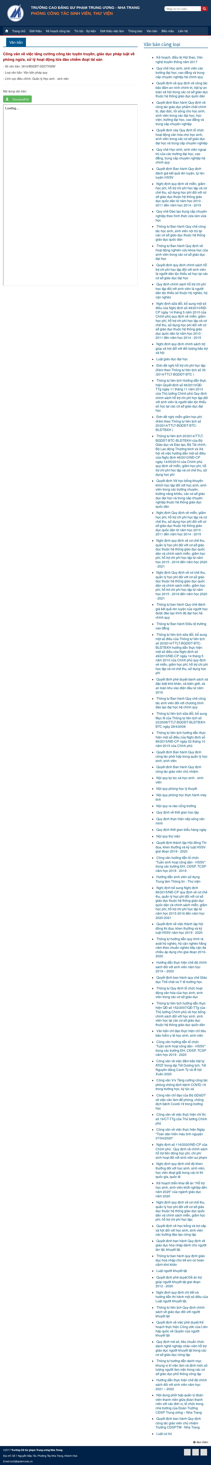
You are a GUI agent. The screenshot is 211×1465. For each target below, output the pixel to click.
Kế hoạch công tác (58, 31)
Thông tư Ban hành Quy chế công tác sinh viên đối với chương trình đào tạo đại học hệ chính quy (181, 702)
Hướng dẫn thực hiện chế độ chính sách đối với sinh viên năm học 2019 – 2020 (181, 966)
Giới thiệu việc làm (112, 31)
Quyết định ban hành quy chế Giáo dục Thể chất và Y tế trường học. (181, 979)
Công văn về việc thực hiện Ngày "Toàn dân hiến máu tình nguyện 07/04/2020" (180, 1133)
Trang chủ (18, 31)
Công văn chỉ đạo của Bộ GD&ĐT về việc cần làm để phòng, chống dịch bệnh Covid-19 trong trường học (181, 1102)
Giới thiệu (35, 31)
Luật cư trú (164, 1433)
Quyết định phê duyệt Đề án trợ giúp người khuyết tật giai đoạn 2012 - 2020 (179, 1281)
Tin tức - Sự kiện (85, 31)
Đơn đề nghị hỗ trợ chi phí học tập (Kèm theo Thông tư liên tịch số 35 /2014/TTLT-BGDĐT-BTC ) (181, 369)
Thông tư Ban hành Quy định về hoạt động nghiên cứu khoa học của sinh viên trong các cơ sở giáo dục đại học (182, 252)
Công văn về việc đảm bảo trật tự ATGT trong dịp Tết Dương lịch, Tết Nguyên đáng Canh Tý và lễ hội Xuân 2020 (181, 1067)
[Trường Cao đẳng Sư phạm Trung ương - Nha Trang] (15, 12)
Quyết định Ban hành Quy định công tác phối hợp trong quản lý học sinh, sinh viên (181, 756)
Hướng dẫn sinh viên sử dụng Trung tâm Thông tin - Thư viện (178, 879)
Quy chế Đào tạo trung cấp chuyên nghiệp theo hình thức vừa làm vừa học (181, 215)
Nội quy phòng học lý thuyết (176, 788)
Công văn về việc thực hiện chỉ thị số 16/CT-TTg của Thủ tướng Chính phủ (181, 1118)
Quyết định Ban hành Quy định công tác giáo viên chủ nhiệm (178, 769)
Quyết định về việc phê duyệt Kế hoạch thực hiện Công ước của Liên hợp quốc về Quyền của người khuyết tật (182, 1329)
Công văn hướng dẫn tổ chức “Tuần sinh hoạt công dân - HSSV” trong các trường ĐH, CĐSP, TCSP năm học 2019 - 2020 (181, 1048)
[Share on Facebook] (203, 1452)
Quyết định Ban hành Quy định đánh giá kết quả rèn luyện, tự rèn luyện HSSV (180, 173)
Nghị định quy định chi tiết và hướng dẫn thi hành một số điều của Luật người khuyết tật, (182, 1296)
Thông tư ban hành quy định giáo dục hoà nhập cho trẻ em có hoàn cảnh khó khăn (180, 1260)
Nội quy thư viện (168, 836)
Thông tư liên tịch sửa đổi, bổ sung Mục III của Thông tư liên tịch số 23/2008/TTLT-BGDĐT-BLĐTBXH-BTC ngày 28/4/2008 (181, 720)
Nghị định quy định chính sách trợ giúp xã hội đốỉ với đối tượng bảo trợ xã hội (182, 348)
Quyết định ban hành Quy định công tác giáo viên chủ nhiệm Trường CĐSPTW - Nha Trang (178, 1423)
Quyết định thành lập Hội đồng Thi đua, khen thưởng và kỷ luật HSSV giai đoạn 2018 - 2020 (181, 847)
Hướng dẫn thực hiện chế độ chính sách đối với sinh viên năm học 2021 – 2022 (181, 1384)
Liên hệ (183, 31)
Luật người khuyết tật (171, 1270)
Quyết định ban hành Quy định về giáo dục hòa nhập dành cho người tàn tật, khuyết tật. (181, 1245)
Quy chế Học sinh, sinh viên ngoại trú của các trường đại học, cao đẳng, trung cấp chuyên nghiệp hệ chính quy (181, 156)
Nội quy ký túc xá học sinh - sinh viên (179, 780)
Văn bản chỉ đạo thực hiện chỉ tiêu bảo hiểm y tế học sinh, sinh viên (181, 1033)
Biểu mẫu (168, 31)
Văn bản (152, 31)
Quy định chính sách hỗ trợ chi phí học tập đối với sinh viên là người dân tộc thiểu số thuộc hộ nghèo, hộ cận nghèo (181, 290)
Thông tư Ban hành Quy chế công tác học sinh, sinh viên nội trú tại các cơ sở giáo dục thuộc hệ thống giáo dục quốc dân (181, 233)
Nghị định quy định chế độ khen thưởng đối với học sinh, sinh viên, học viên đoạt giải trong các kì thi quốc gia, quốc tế (180, 1170)
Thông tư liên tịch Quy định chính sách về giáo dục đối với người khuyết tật (180, 1311)
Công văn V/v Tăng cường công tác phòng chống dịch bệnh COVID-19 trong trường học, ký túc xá (182, 1084)
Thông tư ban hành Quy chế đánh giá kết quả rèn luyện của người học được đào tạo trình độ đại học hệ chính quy (182, 611)
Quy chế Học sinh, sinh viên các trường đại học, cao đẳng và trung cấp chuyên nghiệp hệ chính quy (180, 72)
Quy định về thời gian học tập (177, 812)
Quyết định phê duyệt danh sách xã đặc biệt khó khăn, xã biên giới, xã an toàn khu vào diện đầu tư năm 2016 (182, 686)
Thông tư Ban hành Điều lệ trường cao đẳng (181, 626)
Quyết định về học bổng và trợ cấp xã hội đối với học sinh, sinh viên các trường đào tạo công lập (181, 1230)
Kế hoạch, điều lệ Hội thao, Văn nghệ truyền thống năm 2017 (179, 59)
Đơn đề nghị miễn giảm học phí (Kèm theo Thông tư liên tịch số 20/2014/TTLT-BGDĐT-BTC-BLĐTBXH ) (179, 423)
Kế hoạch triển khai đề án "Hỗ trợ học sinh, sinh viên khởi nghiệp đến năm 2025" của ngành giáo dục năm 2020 (181, 1189)
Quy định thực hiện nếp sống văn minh (180, 821)
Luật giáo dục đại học (172, 359)
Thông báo (135, 31)
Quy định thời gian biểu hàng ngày (181, 829)
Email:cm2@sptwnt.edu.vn (18, 1461)
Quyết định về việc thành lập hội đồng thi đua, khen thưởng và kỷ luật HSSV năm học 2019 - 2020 (179, 928)
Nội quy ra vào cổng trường (176, 805)
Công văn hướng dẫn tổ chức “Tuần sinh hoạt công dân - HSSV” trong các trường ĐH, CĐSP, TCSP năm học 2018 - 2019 (181, 864)
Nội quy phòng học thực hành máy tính (181, 797)
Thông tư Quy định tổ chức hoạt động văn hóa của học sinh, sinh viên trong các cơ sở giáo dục (179, 992)
